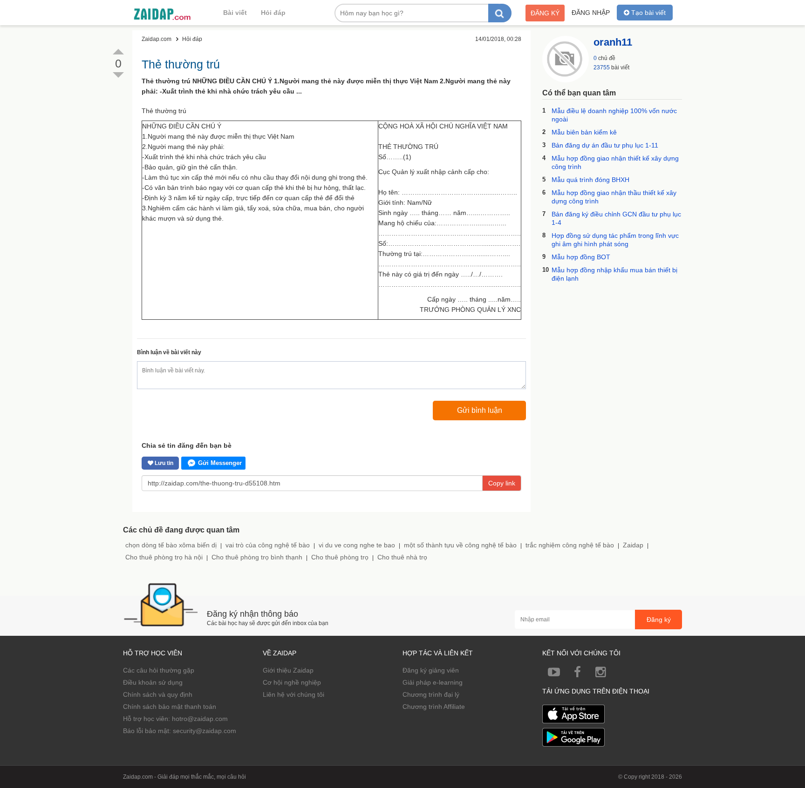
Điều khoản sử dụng (153, 682)
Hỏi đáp (273, 12)
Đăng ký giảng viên (430, 670)
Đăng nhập (591, 12)
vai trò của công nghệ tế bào (267, 545)
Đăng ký (545, 13)
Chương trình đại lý (430, 694)
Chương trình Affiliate (433, 706)
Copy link (501, 483)
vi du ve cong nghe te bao (357, 545)
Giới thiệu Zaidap (288, 670)
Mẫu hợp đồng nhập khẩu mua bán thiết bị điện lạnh (614, 274)
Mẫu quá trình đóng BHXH (590, 179)
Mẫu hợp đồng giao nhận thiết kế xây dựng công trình (615, 162)
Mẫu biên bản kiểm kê (584, 132)
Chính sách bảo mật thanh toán (169, 706)
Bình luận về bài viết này (169, 352)
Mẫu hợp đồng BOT (581, 257)
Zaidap (633, 545)
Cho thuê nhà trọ (402, 557)
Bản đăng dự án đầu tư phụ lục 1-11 (605, 145)
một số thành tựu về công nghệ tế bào (460, 545)
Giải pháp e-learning (432, 682)
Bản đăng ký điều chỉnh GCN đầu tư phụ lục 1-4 (616, 218)
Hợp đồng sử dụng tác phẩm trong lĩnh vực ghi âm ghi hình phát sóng (615, 240)
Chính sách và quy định (157, 694)
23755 (602, 67)
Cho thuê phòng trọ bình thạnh (256, 557)
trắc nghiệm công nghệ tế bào (569, 545)
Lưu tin (163, 463)
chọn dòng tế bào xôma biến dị (171, 545)
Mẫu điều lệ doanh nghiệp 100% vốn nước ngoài (614, 115)
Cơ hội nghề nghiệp (292, 682)
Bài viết (235, 12)
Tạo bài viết (647, 12)
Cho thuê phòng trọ (339, 557)
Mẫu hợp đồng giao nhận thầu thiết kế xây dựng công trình (614, 197)
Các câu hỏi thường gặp (158, 670)
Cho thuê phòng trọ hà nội (164, 557)
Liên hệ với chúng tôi (293, 694)
